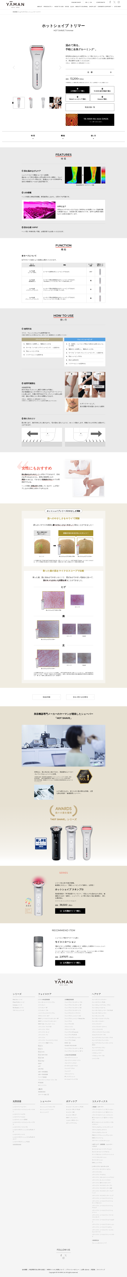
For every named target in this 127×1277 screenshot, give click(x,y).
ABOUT (39, 6)
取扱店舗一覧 (90, 107)
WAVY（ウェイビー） (72, 1117)
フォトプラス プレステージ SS (73, 1007)
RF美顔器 (40, 1082)
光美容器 (17, 1101)
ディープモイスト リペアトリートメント (103, 1154)
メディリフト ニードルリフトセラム (102, 1227)
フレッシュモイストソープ (99, 1243)
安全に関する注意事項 (80, 697)
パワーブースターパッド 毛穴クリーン (102, 1112)
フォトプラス (68, 1021)
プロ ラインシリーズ (18, 1010)
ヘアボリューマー (97, 1053)
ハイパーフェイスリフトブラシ (46, 1013)
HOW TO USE (59, 6)
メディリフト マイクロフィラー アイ (102, 1185)
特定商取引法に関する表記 (37, 1269)
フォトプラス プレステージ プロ (73, 1002)
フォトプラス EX (69, 1024)
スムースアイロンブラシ (98, 1047)
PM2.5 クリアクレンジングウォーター (102, 1135)
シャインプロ (95, 1058)
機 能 (63, 136)
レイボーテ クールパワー (19, 1106)
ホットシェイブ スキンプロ (47, 1106)
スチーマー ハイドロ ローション (101, 1140)
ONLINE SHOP (76, 2)
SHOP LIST (92, 6)
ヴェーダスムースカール (98, 1007)
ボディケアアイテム (71, 1123)
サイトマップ (101, 1269)
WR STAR (42, 1055)
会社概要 (24, 1269)
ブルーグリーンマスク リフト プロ (47, 1080)
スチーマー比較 (42, 1094)
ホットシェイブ (44, 1112)
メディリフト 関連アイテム (45, 1043)
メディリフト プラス (43, 1029)
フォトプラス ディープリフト (73, 1013)
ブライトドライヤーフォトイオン (101, 1032)
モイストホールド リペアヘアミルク (102, 1149)
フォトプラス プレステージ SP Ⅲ (74, 1048)
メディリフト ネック (43, 1032)
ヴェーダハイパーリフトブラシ (46, 1002)
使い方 (93, 136)
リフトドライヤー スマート (99, 1026)
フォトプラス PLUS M (71, 1034)
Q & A (72, 6)
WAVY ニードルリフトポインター (47, 1021)
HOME (15, 12)
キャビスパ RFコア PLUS (73, 1109)
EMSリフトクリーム (97, 1138)
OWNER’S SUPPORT (104, 6)
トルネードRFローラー (72, 1120)
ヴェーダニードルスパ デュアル (100, 1018)
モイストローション (97, 1160)
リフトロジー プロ (43, 1010)
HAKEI (66, 1043)
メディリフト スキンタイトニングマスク (103, 1177)
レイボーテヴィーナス (19, 1134)
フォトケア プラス (70, 1068)
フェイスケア (45, 994)
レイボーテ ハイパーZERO (20, 1119)
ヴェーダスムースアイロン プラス (101, 1005)
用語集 (93, 1269)
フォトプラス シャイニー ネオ (73, 1016)
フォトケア (68, 1071)
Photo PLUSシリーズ (18, 1002)
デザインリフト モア (43, 1016)
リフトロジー (41, 1005)
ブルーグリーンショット (71, 1057)
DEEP (39, 1063)
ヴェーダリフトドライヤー (99, 999)
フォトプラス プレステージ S (73, 1010)
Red (41, 1061)
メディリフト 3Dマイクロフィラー (101, 1182)
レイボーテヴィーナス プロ (20, 1127)
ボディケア (71, 1101)
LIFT (39, 1066)
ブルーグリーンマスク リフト (73, 1060)
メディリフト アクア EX (44, 1026)
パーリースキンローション (99, 1157)
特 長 (33, 136)
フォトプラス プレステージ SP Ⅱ (74, 1051)
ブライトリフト (69, 1026)
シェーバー (21, 12)
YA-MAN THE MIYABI (71, 1045)
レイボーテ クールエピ (19, 1117)
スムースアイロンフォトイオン (100, 1040)
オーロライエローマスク (71, 1065)
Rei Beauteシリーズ (18, 1007)
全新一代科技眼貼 (43, 1071)
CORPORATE (100, 2)
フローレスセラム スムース (99, 1132)
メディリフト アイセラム (99, 1174)
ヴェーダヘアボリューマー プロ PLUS (102, 1010)
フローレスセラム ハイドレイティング (102, 1127)
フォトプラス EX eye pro (71, 1032)
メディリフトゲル (97, 1172)
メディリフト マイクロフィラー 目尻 (102, 1188)
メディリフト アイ (43, 1034)
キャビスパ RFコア (71, 1115)
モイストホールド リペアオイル (100, 1151)
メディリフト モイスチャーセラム (101, 1169)
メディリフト (41, 1037)
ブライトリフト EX (70, 1029)
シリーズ (17, 994)
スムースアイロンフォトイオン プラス (102, 1037)
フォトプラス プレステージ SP (73, 1005)
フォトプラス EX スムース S (72, 1037)
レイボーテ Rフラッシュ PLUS (21, 1141)
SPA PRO (40, 1069)
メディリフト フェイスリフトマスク (48, 1040)
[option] (37, 67)
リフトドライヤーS (97, 1029)
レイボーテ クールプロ (19, 1114)
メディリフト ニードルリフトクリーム (102, 1198)
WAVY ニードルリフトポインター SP (48, 1018)
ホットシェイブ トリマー (47, 1109)
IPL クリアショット (70, 1076)
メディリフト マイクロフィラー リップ (102, 1195)
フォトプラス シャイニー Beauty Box (75, 1018)
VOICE (67, 6)
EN (86, 2)
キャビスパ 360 (70, 1112)
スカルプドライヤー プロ (99, 1034)
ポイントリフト (42, 1085)
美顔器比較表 (41, 1091)
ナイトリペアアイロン (98, 1050)
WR (41, 1058)
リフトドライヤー (97, 1024)
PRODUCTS (47, 6)
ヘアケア (96, 994)
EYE (41, 1052)
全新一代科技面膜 (43, 1074)
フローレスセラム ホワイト (99, 1129)
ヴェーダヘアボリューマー (99, 1013)
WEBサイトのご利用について (55, 1269)
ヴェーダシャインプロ (98, 1016)
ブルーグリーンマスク (71, 1063)
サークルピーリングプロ (71, 1079)
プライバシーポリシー (72, 1269)
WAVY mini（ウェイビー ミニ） (47, 1024)
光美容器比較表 (17, 1144)
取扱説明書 (46, 697)
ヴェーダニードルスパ (98, 1021)
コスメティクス (100, 1101)
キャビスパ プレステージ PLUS (74, 1106)
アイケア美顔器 (42, 1077)
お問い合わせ (85, 1269)
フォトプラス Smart (70, 1040)
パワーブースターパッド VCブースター (102, 1109)
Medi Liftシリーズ (17, 999)
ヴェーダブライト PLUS (98, 1002)
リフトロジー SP (42, 1007)
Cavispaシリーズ (17, 1005)
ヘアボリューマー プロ (98, 1055)
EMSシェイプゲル (97, 1162)
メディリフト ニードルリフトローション (103, 1224)
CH (91, 2)
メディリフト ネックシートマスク (101, 1180)
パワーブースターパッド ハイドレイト (102, 1115)
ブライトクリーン (69, 1074)
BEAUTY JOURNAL (81, 6)
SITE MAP (117, 6)
